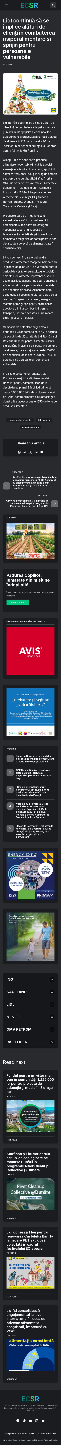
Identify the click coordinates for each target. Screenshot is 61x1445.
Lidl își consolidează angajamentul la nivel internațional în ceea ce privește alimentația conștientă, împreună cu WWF (27, 1320)
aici (19, 248)
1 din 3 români (39, 267)
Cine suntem (17, 602)
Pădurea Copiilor (51, 1440)
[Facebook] (17, 1420)
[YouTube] (43, 1420)
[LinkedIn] (30, 1420)
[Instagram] (36, 1420)
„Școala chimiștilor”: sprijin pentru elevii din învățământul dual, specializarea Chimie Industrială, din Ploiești (32, 791)
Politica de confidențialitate (42, 1434)
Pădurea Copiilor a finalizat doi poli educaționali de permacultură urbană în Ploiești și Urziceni (35, 759)
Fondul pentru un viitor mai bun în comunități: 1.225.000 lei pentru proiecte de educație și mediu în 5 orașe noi (30, 1083)
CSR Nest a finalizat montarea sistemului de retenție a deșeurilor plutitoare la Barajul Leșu (33, 774)
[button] (6, 5)
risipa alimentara (30, 427)
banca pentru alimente (20, 420)
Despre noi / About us (16, 1434)
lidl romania (44, 420)
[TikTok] (24, 1420)
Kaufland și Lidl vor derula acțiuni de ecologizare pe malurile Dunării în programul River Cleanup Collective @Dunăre (28, 1162)
